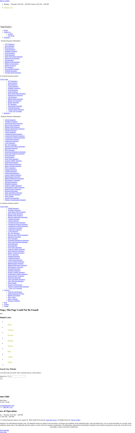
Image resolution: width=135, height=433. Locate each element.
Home (10, 324)
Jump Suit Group (51, 420)
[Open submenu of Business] (10, 113)
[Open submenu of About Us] (11, 32)
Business (10, 340)
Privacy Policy (75, 420)
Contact (10, 357)
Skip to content (4, 1)
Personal (10, 335)
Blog (9, 351)
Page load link (4, 430)
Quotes (10, 362)
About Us (11, 330)
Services (10, 346)
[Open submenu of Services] (10, 290)
